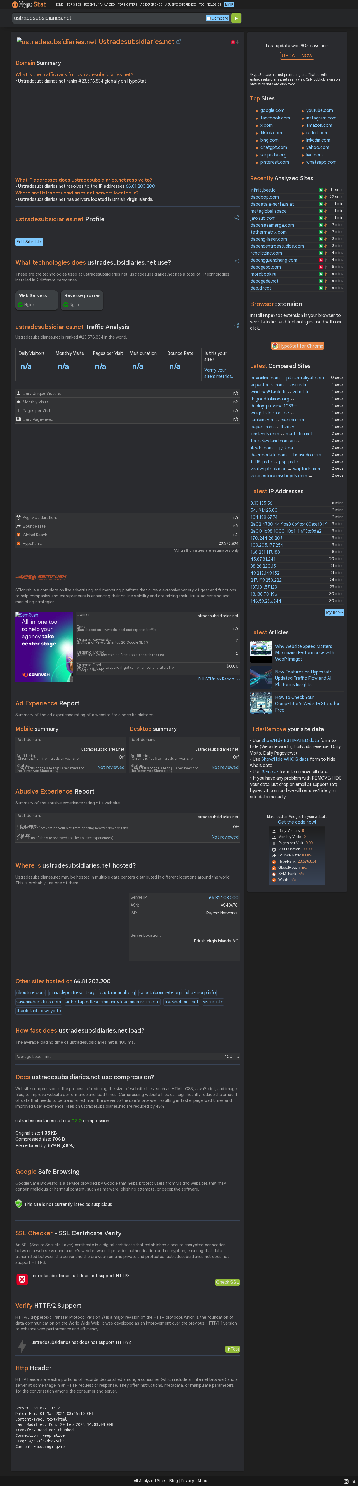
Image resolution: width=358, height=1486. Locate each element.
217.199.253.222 (266, 580)
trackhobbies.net (181, 1002)
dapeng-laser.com (269, 239)
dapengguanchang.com (274, 260)
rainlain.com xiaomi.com (277, 420)
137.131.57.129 (264, 587)
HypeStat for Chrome (301, 346)
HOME (59, 4)
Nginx (29, 304)
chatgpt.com (273, 147)
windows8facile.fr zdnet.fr (280, 392)
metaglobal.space (269, 211)
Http (33, 1368)
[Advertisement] (127, 132)
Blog (173, 1480)
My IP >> (334, 612)
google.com (272, 110)
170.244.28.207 (267, 538)
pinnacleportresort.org (72, 993)
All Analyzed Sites (150, 1480)
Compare (219, 18)
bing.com (269, 140)
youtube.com (319, 110)
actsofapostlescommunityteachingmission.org (112, 1002)
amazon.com (319, 125)
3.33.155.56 (261, 503)
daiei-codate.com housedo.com (286, 455)
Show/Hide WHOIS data (285, 759)
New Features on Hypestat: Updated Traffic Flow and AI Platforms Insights (303, 678)
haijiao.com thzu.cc (273, 427)
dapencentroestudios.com (277, 246)
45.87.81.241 (263, 559)
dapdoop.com (265, 197)
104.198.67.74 (264, 517)
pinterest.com (274, 162)
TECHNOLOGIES (210, 4)
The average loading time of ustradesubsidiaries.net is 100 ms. (75, 1042)
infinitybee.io (263, 190)
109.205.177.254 (267, 545)
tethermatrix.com (269, 232)
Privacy (187, 1480)
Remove (270, 772)
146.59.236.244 (266, 601)
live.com (314, 155)
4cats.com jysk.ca (272, 448)
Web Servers (33, 296)
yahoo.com (317, 147)
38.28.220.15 (263, 566)
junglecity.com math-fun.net (282, 434)
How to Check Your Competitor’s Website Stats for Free (307, 704)
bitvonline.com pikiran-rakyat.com (287, 378)
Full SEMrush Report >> (219, 679)
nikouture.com (30, 993)
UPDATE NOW (297, 55)
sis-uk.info (213, 1002)
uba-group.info (201, 993)
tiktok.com (271, 133)
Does (84, 1077)
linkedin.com (318, 140)
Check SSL (227, 1282)
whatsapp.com (321, 162)
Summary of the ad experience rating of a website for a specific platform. (85, 714)
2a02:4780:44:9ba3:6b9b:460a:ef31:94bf (293, 524)
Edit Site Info (29, 242)
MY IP (229, 4)
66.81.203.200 (140, 186)
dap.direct (261, 288)
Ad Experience (47, 703)
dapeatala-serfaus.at (272, 204)
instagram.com (321, 118)
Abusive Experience (55, 791)
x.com (266, 125)
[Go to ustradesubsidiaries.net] (178, 41)
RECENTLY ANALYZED (99, 4)
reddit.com (317, 133)
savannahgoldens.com (38, 1002)
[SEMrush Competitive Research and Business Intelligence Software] (41, 577)
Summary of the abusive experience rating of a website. (68, 803)
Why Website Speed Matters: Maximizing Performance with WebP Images (304, 653)
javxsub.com (263, 218)
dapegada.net (265, 281)
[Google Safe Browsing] (18, 1203)
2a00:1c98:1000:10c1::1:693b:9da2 (286, 531)
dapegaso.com (266, 267)
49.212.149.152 (265, 573)
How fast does (80, 1030)
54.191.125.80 (264, 510)
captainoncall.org (117, 993)
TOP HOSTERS (127, 4)
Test (235, 1349)
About (203, 1480)
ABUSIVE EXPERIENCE (180, 4)
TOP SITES (74, 4)
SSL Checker (68, 1233)
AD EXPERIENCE (151, 4)
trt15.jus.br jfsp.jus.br (274, 462)
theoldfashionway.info (38, 1011)
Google (47, 1171)
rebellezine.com (266, 253)
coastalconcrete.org (160, 993)
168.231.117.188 (265, 552)
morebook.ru (263, 274)
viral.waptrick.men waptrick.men (285, 469)
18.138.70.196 (264, 594)
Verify (48, 1305)
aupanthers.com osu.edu (278, 385)
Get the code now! (297, 822)
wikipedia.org (273, 155)
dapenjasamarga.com (272, 225)
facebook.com (275, 118)
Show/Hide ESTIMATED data (290, 740)
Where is (75, 865)
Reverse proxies (82, 296)
